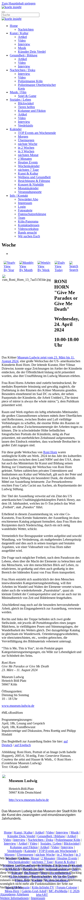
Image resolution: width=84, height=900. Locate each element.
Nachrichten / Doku (22, 70)
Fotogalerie (25, 210)
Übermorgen (26, 140)
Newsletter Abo (28, 199)
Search (73, 270)
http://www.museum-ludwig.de (29, 800)
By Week (44, 270)
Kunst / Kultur (19, 33)
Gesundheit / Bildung (23, 55)
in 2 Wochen (26, 147)
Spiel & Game (27, 96)
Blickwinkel (26, 103)
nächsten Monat (28, 155)
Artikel (22, 37)
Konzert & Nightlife (31, 184)
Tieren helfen (26, 107)
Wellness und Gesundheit (34, 177)
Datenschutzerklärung (32, 214)
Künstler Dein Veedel (32, 51)
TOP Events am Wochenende (37, 133)
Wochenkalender (29, 166)
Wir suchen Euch (29, 236)
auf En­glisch (22, 745)
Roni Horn (50, 452)
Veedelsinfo (25, 125)
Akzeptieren (8, 894)
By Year (9, 270)
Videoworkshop (28, 229)
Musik (22, 48)
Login (22, 206)
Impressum (25, 203)
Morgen (23, 136)
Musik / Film (18, 92)
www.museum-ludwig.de (18, 705)
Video (22, 40)
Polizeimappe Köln (30, 81)
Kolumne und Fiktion (32, 110)
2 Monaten (25, 158)
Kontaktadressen (28, 225)
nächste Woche (27, 144)
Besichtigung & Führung (34, 181)
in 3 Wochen (26, 151)
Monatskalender (28, 188)
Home (14, 25)
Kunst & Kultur (28, 173)
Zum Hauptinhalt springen (18, 3)
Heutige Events (28, 162)
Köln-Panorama (28, 221)
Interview (24, 44)
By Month (26, 270)
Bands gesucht (27, 232)
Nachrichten (26, 29)
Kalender (16, 129)
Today (59, 270)
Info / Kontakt (19, 195)
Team (21, 217)
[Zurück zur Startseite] (11, 7)
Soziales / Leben (20, 99)
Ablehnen (22, 894)
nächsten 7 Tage (28, 169)
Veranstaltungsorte (30, 192)
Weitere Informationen (14, 898)
